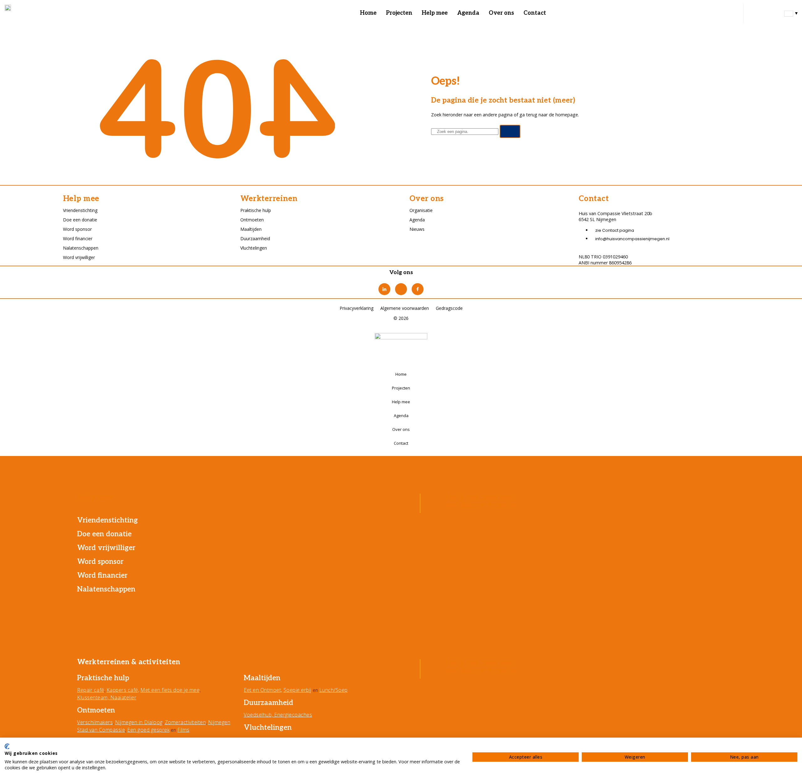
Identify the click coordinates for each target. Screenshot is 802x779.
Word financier (77, 238)
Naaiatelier (123, 697)
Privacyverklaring (356, 308)
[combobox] (791, 13)
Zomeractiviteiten (185, 722)
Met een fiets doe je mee (170, 689)
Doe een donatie (80, 220)
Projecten (399, 13)
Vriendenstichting (80, 210)
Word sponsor (77, 229)
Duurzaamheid (255, 238)
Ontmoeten (252, 220)
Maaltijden (251, 229)
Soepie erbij (297, 689)
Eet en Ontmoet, (263, 689)
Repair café (90, 689)
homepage (566, 115)
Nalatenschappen (80, 248)
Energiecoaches (293, 714)
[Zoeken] (510, 131)
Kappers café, (123, 689)
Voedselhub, (259, 714)
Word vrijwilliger (79, 257)
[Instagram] (401, 289)
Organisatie (421, 210)
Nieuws (416, 229)
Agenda (468, 13)
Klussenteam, (93, 697)
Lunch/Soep (333, 689)
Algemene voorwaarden (404, 308)
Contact (534, 13)
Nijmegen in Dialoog (139, 722)
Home (368, 13)
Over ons (501, 13)
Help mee (435, 13)
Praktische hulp (255, 210)
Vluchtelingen (253, 248)
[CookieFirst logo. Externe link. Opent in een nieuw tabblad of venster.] (7, 746)
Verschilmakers (95, 722)
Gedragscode (449, 308)
